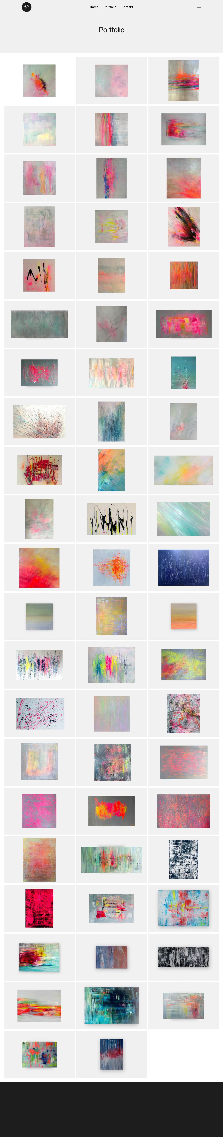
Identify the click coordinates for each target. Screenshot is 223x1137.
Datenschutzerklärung (36, 1110)
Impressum (30, 1105)
